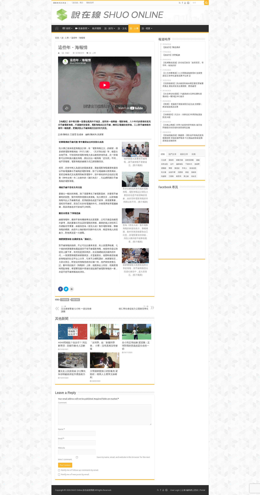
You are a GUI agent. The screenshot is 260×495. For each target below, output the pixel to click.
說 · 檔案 (146, 28)
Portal (202, 490)
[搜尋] (206, 2)
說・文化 (122, 28)
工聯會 (171, 176)
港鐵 (198, 160)
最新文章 (184, 154)
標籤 (163, 154)
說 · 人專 (134, 28)
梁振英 (171, 160)
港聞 (68, 28)
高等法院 (164, 164)
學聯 (170, 168)
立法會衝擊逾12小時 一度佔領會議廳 (76, 309)
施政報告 (179, 164)
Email (61, 438)
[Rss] (180, 3)
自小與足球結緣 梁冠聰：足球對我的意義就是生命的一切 (136, 345)
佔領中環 (172, 172)
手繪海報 (65, 300)
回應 (194, 154)
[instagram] (188, 3)
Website (61, 448)
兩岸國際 (96, 28)
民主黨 (163, 172)
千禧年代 (188, 164)
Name (61, 429)
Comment (62, 402)
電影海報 (75, 300)
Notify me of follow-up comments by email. (80, 470)
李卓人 (184, 168)
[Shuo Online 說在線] (130, 14)
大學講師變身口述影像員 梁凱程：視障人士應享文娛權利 (104, 374)
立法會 (163, 160)
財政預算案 (189, 160)
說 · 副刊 (108, 28)
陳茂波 (177, 168)
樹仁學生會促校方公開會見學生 (133, 307)
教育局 (178, 176)
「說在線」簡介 (77, 3)
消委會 (180, 172)
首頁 (57, 28)
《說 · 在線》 (65, 53)
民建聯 (163, 176)
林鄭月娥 (179, 160)
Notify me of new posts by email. (75, 474)
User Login (175, 490)
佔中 (172, 164)
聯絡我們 (90, 3)
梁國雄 (163, 168)
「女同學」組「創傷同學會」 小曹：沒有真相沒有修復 (104, 345)
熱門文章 (172, 154)
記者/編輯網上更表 (190, 490)
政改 (187, 172)
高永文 (193, 176)
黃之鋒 (186, 176)
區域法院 (193, 168)
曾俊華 (197, 164)
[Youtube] (185, 3)
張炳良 (193, 172)
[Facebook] (182, 3)
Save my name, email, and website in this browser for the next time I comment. (104, 458)
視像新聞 (82, 28)
